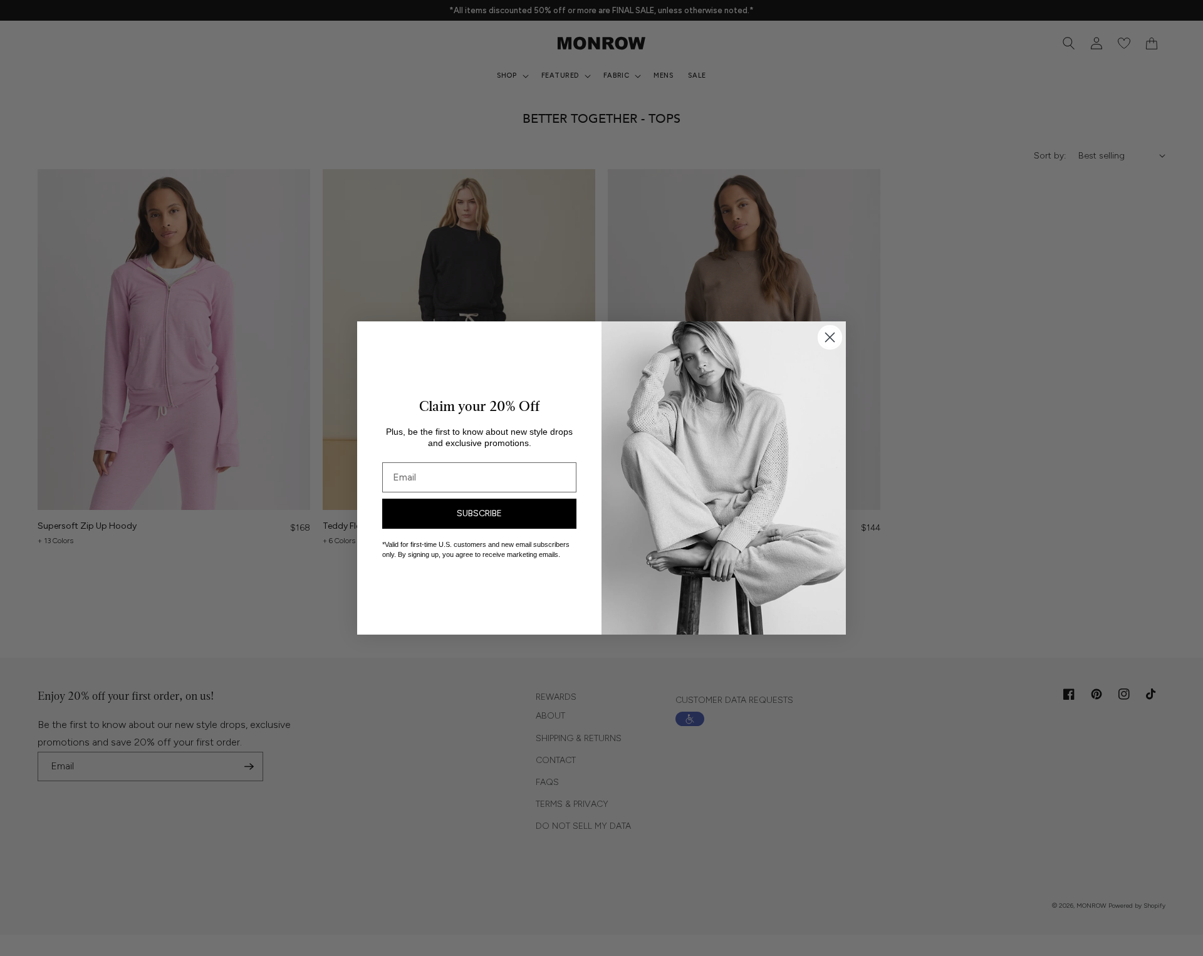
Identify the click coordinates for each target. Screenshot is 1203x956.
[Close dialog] (830, 337)
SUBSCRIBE (479, 513)
